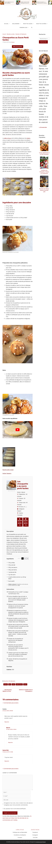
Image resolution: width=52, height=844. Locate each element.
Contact (20, 837)
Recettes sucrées (41, 23)
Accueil (6, 23)
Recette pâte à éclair (8, 469)
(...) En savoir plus (43, 127)
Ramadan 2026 (23, 27)
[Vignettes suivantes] (50, 2)
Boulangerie (15, 23)
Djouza (8, 727)
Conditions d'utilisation (20, 835)
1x (22, 558)
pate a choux (19, 684)
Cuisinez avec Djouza (41, 842)
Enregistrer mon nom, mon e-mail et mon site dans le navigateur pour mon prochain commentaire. (18, 804)
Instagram (35, 835)
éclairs (28, 138)
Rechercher (43, 42)
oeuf (13, 684)
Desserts (9, 473)
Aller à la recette (17, 46)
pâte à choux (7, 138)
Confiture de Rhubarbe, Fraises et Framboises (44, 172)
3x (27, 558)
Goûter (4, 473)
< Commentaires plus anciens (10, 703)
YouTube (35, 837)
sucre (25, 684)
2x (25, 558)
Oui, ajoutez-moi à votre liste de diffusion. (14, 808)
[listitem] (7, 3)
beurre (5, 684)
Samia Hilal (6, 750)
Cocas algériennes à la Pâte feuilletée (44, 153)
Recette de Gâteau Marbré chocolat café (44, 190)
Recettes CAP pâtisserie (21, 34)
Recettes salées (27, 23)
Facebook (35, 832)
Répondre (7, 722)
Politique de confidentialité (20, 832)
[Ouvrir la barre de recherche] (32, 27)
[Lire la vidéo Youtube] (18, 429)
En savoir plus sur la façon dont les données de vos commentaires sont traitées (17, 818)
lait (9, 684)
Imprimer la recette (20, 523)
